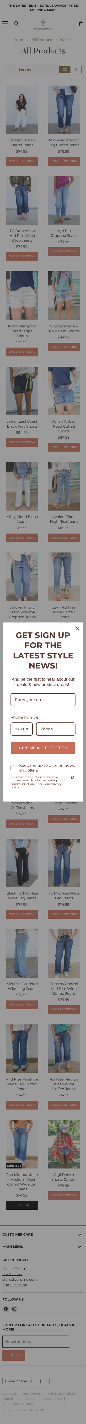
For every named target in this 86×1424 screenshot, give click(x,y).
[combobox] (22, 729)
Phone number (25, 717)
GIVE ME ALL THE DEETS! (43, 748)
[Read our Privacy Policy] (72, 777)
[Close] (77, 628)
